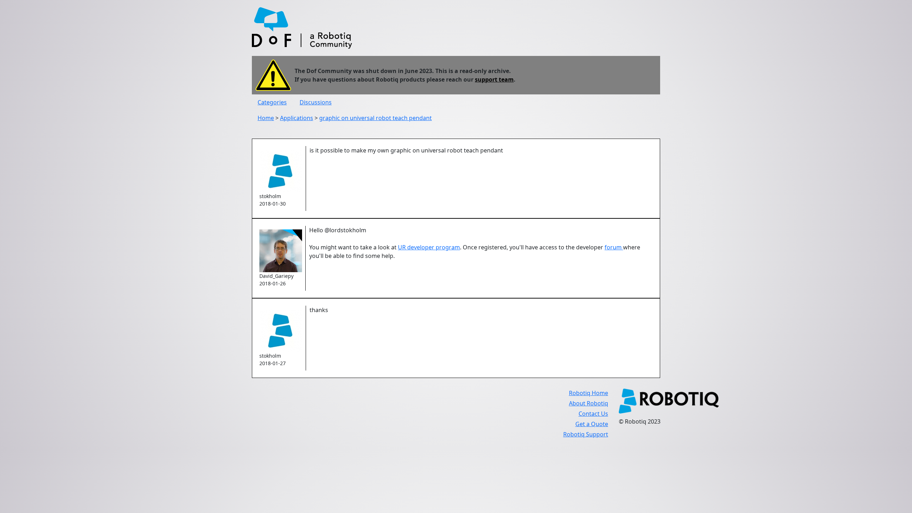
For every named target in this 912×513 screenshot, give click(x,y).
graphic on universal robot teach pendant (375, 118)
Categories (272, 102)
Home (266, 118)
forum (614, 247)
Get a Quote (591, 424)
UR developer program (429, 247)
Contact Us (593, 414)
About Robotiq (588, 403)
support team (494, 79)
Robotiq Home (588, 393)
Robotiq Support (585, 434)
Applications (296, 118)
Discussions (316, 102)
